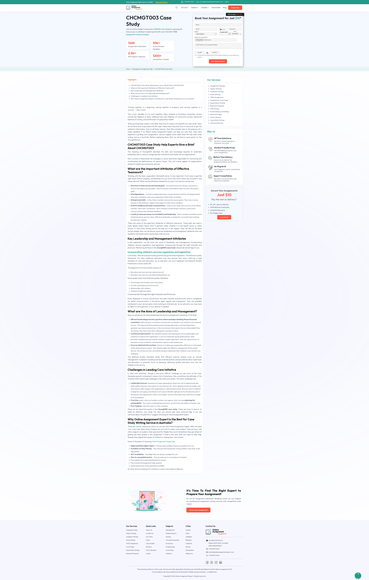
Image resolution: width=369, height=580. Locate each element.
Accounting (169, 550)
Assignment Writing (217, 86)
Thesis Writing (215, 117)
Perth (187, 533)
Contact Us (149, 533)
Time (235, 31)
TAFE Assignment (216, 97)
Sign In (227, 2)
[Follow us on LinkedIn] (220, 562)
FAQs (148, 540)
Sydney (188, 530)
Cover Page (130, 547)
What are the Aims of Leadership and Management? (150, 93)
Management (170, 530)
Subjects (194, 7)
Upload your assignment (201, 37)
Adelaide (189, 537)
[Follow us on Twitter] (211, 562)
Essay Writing (215, 94)
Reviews (149, 547)
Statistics (169, 553)
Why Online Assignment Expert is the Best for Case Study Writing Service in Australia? (162, 99)
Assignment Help (131, 530)
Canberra (189, 543)
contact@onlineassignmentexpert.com (211, 2)
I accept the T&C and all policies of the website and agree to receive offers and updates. (218, 55)
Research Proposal (217, 106)
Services (184, 7)
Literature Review (216, 123)
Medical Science (171, 533)
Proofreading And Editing (219, 112)
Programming (170, 547)
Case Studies (215, 7)
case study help (134, 429)
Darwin (188, 547)
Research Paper (216, 114)
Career (148, 553)
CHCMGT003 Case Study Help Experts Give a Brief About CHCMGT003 (157, 85)
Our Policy (149, 537)
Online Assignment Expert (162, 441)
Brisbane (189, 540)
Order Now (235, 8)
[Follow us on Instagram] (216, 562)
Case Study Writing (217, 120)
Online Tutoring (215, 89)
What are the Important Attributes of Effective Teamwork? (152, 88)
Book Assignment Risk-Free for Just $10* (147, 2)
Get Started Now (218, 61)
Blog (224, 7)
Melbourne (189, 553)
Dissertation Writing (217, 103)
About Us (149, 530)
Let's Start (224, 217)
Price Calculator (151, 550)
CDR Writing (214, 109)
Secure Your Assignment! (198, 510)
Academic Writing (216, 91)
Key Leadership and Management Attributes (147, 91)
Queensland (190, 550)
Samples (204, 7)
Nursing (168, 537)
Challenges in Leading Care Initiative (144, 96)
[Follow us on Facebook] (207, 562)
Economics (169, 543)
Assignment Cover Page (219, 100)
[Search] (177, 7)
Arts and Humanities (172, 540)
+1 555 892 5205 (189, 2)
